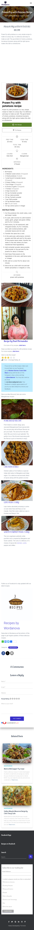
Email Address (6, 871)
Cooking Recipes (8, 885)
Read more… (15, 780)
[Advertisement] (17, 63)
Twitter (12, 922)
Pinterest (25, 922)
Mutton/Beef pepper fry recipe (14, 769)
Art (4, 903)
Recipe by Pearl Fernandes (16, 341)
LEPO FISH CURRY (11, 502)
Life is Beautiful (7, 896)
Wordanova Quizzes (9, 882)
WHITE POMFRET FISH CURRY (16, 532)
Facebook (9, 922)
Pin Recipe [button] (18, 130)
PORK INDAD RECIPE (12, 421)
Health (5, 892)
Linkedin (18, 922)
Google (15, 922)
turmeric (19, 543)
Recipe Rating (5, 699)
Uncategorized (13, 647)
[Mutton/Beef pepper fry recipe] (17, 753)
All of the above (7, 906)
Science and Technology (10, 899)
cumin (24, 543)
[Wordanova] (6, 3)
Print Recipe (18, 124)
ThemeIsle (23, 925)
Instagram (21, 922)
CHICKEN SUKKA (11, 467)
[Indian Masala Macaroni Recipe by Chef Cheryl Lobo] (17, 795)
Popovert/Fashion (8, 889)
